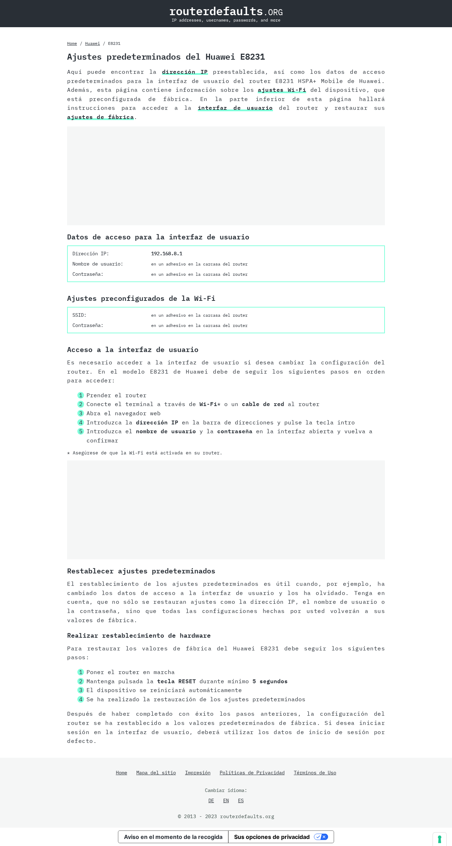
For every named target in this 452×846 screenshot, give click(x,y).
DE (211, 800)
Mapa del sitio (156, 772)
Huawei (92, 43)
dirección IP (185, 71)
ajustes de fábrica (100, 116)
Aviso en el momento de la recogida (173, 836)
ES (241, 800)
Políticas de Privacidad (252, 772)
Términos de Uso (315, 772)
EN (226, 800)
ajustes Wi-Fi (282, 89)
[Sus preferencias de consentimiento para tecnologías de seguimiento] (439, 839)
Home (72, 43)
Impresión (197, 772)
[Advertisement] (226, 175)
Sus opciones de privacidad (272, 836)
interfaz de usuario (235, 107)
